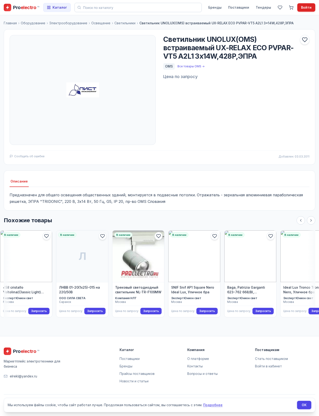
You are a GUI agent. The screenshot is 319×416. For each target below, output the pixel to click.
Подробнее (213, 405)
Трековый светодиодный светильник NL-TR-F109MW (138, 289)
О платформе (198, 359)
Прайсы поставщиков (137, 374)
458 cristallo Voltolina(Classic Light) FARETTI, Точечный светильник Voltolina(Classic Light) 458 (25, 289)
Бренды (215, 7)
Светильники (124, 23)
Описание (19, 181)
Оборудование (33, 23)
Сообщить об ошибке (29, 156)
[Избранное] (280, 7)
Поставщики (238, 7)
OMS (169, 66)
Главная (10, 23)
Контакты (195, 366)
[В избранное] (304, 39)
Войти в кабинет (268, 366)
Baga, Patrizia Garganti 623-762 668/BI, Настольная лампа (246, 289)
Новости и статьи (134, 381)
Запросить (39, 311)
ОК (304, 405)
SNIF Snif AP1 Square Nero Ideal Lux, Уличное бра (192, 289)
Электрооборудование (68, 23)
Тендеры (263, 7)
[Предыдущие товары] (301, 220)
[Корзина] (291, 7)
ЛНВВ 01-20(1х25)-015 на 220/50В (79, 289)
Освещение (100, 23)
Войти (306, 7)
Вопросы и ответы (202, 374)
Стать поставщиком (271, 359)
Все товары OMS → (191, 66)
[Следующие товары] (311, 220)
